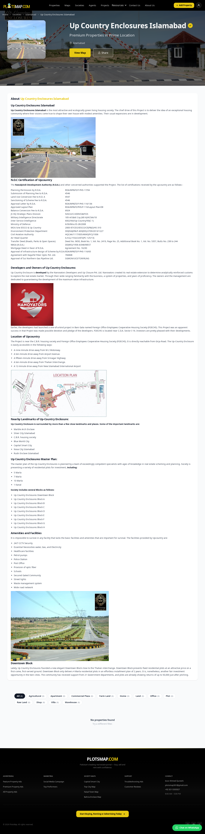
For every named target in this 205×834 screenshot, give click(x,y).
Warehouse (72, 702)
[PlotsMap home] (17, 5)
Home (124, 696)
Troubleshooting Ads (134, 781)
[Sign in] (198, 5)
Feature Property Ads (12, 781)
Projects (105, 5)
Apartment (58, 696)
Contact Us (134, 5)
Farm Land (106, 696)
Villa (55, 702)
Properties (54, 5)
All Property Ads (10, 792)
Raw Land (23, 702)
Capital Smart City (92, 781)
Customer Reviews (133, 786)
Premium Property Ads (13, 786)
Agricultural (36, 696)
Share (105, 52)
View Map (80, 52)
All (20, 696)
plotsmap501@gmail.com (176, 785)
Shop (40, 702)
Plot (169, 696)
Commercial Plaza (82, 696)
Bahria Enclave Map (92, 797)
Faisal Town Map (91, 792)
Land (140, 696)
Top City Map (89, 786)
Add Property (185, 5)
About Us (150, 5)
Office (155, 696)
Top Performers (50, 786)
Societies (79, 5)
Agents (92, 5)
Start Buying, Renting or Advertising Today (101, 814)
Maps (67, 5)
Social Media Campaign (54, 781)
